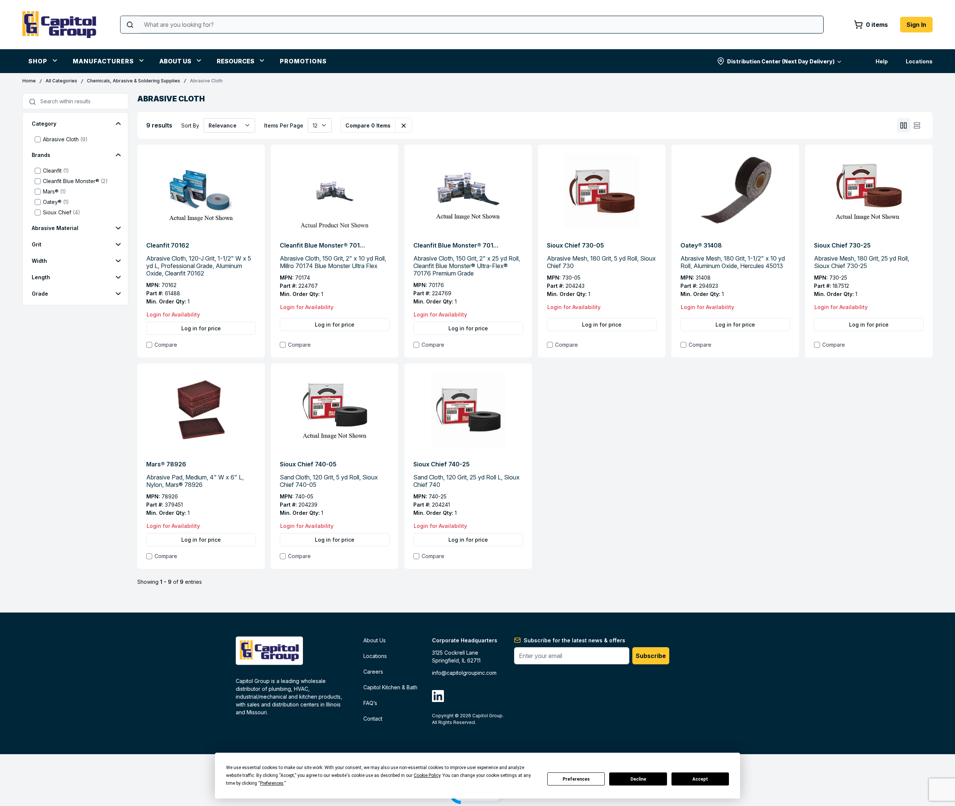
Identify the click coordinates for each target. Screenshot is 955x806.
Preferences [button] (272, 783)
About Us (175, 61)
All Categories (61, 81)
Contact (372, 718)
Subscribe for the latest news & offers (574, 640)
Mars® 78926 (166, 464)
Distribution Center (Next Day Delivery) (781, 61)
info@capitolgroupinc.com (464, 673)
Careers (373, 671)
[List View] (917, 125)
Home (29, 81)
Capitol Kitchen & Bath (390, 687)
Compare (165, 344)
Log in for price (201, 328)
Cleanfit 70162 (167, 245)
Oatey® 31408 (701, 245)
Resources (235, 61)
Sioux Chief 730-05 (575, 245)
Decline (638, 779)
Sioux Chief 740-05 (308, 464)
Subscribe (651, 655)
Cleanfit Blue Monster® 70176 (456, 245)
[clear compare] (403, 125)
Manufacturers (103, 61)
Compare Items (368, 125)
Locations (919, 61)
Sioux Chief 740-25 (441, 464)
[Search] (130, 24)
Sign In (916, 24)
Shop (37, 61)
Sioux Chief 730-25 (842, 245)
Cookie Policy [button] (427, 775)
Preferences (576, 779)
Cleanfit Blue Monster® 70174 (323, 245)
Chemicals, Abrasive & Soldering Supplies (133, 81)
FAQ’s (370, 703)
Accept (700, 779)
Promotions (303, 61)
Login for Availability (173, 314)
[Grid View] (903, 125)
